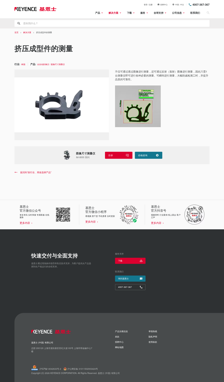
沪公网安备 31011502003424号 (82, 368)
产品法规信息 (121, 331)
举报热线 (153, 331)
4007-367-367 (201, 5)
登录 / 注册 (148, 4)
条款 (117, 336)
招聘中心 (164, 4)
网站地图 (119, 347)
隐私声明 (153, 336)
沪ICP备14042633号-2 (50, 368)
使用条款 (153, 341)
